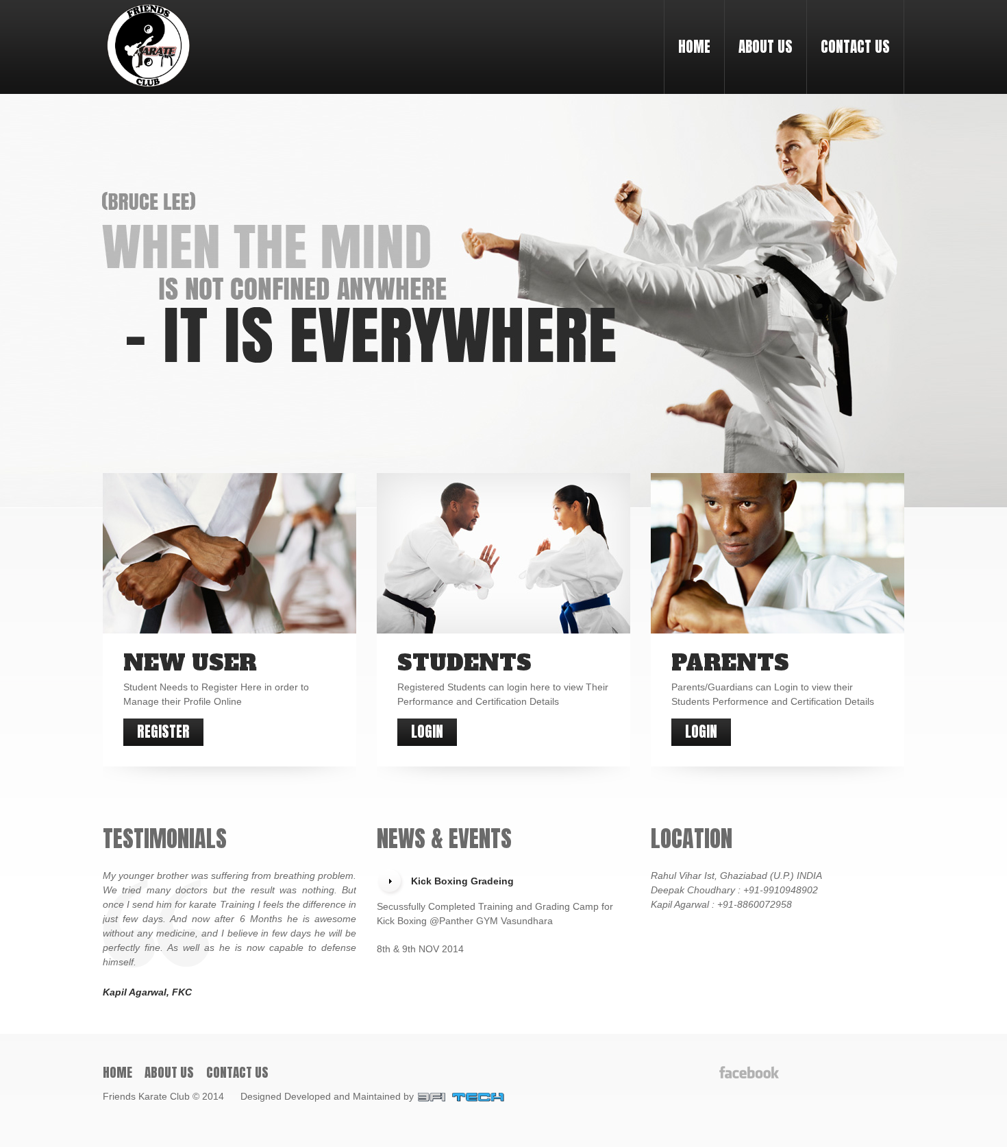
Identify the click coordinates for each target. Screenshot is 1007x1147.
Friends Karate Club (146, 1095)
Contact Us (855, 47)
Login (427, 731)
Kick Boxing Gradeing (462, 881)
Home (694, 47)
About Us (765, 47)
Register (163, 731)
